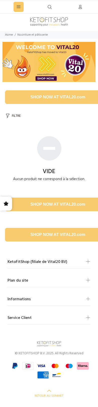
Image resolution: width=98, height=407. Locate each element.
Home (9, 34)
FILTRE (16, 116)
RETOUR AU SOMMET (49, 395)
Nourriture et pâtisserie (32, 34)
